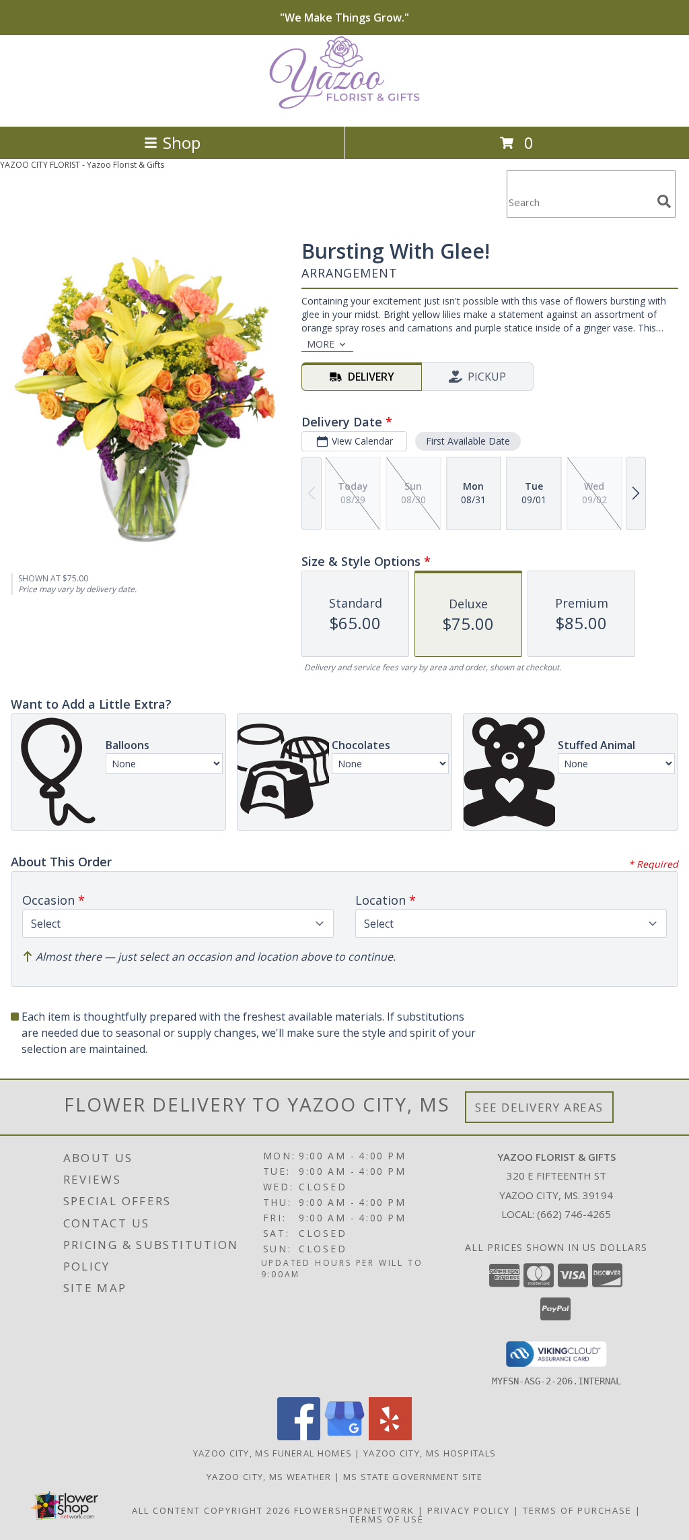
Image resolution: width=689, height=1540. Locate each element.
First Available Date (468, 441)
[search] (664, 201)
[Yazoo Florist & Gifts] (344, 106)
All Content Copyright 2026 (211, 1510)
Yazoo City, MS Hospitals (429, 1453)
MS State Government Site (412, 1477)
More (320, 344)
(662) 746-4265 (574, 1214)
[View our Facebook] (298, 1436)
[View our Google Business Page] (344, 1436)
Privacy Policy (468, 1510)
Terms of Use (386, 1519)
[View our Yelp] (390, 1436)
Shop (182, 142)
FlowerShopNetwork (354, 1510)
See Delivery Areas (539, 1107)
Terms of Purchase (577, 1510)
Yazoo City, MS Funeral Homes (272, 1453)
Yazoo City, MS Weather (269, 1477)
